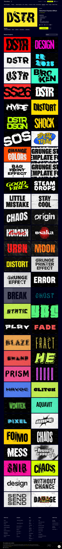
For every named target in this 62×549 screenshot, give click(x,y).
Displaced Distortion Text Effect (37, 129)
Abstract (17, 29)
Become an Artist (41, 525)
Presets (12, 4)
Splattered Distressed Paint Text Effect (38, 50)
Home (5, 520)
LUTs (23, 4)
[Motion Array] (33, 520)
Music (34, 4)
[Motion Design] (33, 535)
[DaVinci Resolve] (33, 528)
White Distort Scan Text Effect (9, 301)
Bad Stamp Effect (7, 176)
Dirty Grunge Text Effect (36, 458)
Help (39, 520)
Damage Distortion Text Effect (37, 505)
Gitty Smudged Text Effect (9, 82)
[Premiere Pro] (33, 526)
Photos (47, 4)
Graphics (43, 4)
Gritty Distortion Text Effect (9, 66)
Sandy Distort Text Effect (36, 113)
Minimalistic (27, 29)
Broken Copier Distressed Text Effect (38, 82)
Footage (26, 4)
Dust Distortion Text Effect (9, 223)
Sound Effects (38, 4)
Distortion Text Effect (8, 207)
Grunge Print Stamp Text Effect (37, 160)
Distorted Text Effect (35, 301)
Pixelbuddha (42, 12)
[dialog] (31, 545)
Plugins (50, 4)
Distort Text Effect (8, 505)
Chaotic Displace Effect (36, 474)
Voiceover (31, 4)
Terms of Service (41, 527)
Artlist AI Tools (54, 4)
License (39, 532)
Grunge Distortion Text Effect (9, 113)
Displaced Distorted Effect (9, 474)
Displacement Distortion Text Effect (37, 254)
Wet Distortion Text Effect (9, 129)
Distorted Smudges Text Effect (9, 160)
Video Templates (7, 4)
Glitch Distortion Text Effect (36, 97)
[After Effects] (33, 523)
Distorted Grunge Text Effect (36, 223)
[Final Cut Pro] (33, 531)
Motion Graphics (19, 4)
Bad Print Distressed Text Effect (10, 50)
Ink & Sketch (22, 29)
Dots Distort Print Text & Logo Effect (38, 144)
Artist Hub (40, 523)
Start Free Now (50, 1)
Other (13, 29)
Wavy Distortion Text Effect (9, 254)
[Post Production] (33, 538)
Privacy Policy (40, 530)
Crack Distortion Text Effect (9, 97)
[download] (29, 50)
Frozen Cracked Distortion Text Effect (11, 144)
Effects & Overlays (7, 29)
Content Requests (7, 527)
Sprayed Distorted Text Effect (9, 270)
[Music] (31, 540)
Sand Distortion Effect (35, 427)
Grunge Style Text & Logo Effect (37, 270)
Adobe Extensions (7, 525)
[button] (21, 547)
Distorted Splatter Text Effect (36, 66)
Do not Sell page (9, 546)
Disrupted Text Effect (35, 207)
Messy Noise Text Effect (8, 458)
